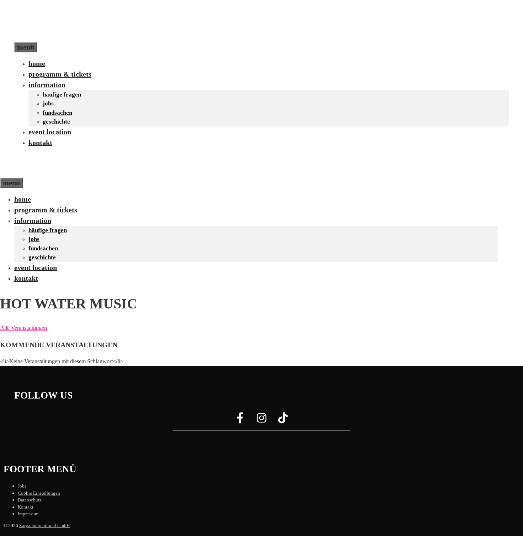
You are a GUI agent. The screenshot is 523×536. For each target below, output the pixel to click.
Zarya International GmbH (44, 525)
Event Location (49, 132)
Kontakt (40, 142)
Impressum (28, 513)
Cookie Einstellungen (39, 493)
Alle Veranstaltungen (23, 328)
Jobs (48, 103)
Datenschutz (30, 500)
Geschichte (56, 121)
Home (36, 63)
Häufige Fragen (62, 94)
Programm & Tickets (59, 74)
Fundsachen (57, 112)
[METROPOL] (30, 172)
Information (46, 85)
